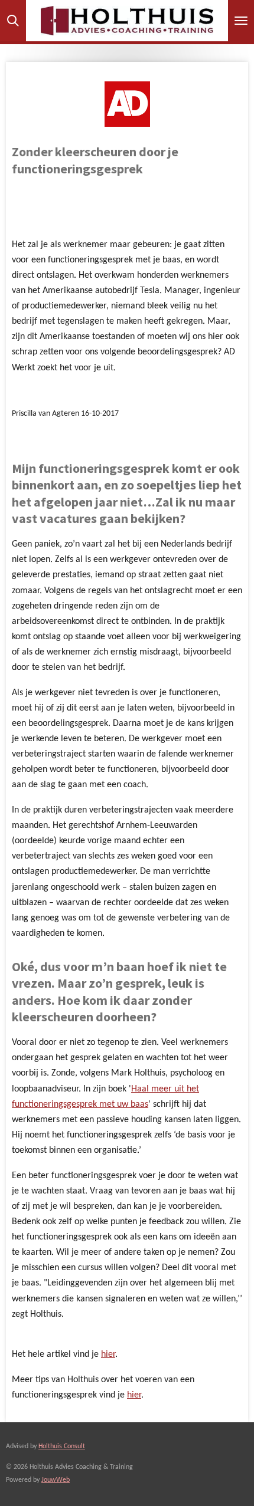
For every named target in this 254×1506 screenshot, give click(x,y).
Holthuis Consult (61, 1446)
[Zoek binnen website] (13, 20)
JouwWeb (55, 1480)
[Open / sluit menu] (241, 20)
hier (108, 1354)
